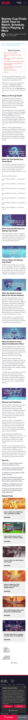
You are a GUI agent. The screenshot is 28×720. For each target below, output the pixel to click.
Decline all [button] (20, 706)
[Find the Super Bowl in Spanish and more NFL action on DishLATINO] (14, 630)
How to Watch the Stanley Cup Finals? (14, 61)
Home (3, 43)
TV (7, 265)
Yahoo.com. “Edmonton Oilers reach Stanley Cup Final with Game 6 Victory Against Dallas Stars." (12, 490)
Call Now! (9, 717)
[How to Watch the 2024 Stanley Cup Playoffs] (14, 556)
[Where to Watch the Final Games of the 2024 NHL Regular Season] (14, 580)
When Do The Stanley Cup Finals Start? (12, 55)
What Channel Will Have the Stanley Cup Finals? (13, 59)
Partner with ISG (5, 713)
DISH (14, 447)
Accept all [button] (8, 706)
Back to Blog (14, 663)
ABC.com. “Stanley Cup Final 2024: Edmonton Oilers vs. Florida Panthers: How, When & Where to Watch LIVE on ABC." (13, 479)
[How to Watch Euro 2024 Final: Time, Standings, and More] (14, 508)
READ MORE (7, 517)
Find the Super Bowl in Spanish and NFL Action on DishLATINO (13, 635)
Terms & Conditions (20, 684)
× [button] (24, 687)
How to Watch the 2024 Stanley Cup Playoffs (14, 561)
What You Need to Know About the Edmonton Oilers (13, 67)
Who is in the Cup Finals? (10, 53)
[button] (14, 710)
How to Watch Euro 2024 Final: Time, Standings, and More (13, 512)
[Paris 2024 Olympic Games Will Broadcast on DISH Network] (14, 606)
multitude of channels (15, 85)
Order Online (22, 717)
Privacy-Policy (6, 703)
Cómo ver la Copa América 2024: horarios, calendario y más (6, 657)
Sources (6, 72)
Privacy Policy (3, 684)
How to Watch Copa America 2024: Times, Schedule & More (13, 537)
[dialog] (14, 699)
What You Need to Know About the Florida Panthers (13, 64)
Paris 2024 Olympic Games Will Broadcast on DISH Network (14, 611)
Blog (8, 43)
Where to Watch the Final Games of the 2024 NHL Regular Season (11, 586)
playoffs (10, 114)
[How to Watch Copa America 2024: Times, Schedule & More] (14, 532)
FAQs (9, 684)
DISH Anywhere (21, 88)
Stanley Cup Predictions (10, 70)
